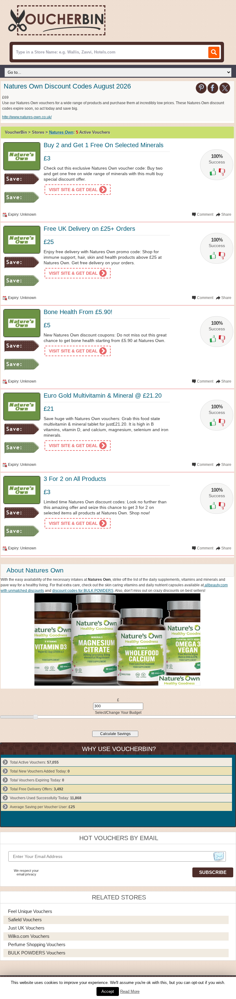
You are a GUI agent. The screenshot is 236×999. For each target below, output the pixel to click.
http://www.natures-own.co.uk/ (27, 117)
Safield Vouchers (25, 919)
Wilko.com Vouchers (28, 936)
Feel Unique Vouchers (30, 911)
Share (226, 214)
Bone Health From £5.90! (78, 312)
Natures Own (61, 132)
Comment (205, 214)
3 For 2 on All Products (75, 478)
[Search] (213, 52)
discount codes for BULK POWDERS (82, 590)
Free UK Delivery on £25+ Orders (89, 228)
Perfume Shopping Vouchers (36, 944)
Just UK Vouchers (26, 927)
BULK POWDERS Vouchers (36, 952)
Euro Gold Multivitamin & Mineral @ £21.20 (103, 395)
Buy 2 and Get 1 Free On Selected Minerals (103, 145)
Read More (130, 991)
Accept (107, 991)
